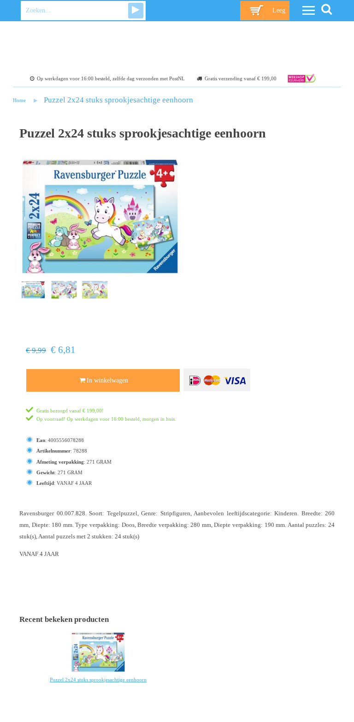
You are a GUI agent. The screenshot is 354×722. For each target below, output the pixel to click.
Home (19, 100)
